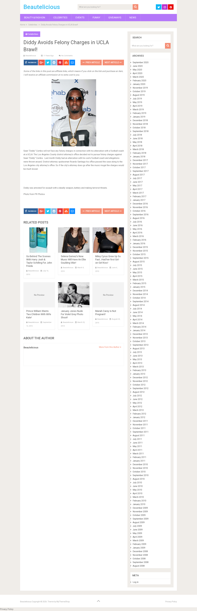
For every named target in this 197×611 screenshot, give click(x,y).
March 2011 (138, 453)
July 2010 (137, 482)
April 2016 (137, 232)
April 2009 (137, 537)
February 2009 (139, 544)
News (132, 17)
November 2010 (140, 468)
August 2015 (139, 261)
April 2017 (137, 189)
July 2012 (137, 395)
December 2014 (140, 290)
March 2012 (138, 410)
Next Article (112, 62)
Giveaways (114, 17)
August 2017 (139, 174)
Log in (135, 582)
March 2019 (138, 109)
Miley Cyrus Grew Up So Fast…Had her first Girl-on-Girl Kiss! (108, 259)
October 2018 (139, 127)
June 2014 (138, 312)
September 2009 (140, 519)
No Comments (67, 56)
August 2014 (139, 305)
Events (80, 17)
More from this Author (109, 347)
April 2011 (137, 450)
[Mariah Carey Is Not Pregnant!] (108, 295)
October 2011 (139, 428)
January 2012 (139, 417)
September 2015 (140, 258)
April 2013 (137, 363)
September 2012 (140, 388)
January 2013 (139, 374)
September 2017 (140, 171)
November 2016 (140, 207)
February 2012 (139, 413)
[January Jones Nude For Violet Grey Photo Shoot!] (74, 295)
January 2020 (139, 84)
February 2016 (139, 240)
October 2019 (139, 91)
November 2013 (140, 337)
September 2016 (140, 214)
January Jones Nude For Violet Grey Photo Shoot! (72, 314)
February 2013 (139, 370)
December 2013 (140, 334)
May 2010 (137, 490)
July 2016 (137, 222)
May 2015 (137, 272)
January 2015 (139, 287)
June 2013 (138, 356)
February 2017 (139, 196)
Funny (96, 17)
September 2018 (140, 131)
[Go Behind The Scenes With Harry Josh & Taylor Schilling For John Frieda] (39, 240)
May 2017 (137, 185)
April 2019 (137, 106)
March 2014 (138, 323)
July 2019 (137, 98)
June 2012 (138, 399)
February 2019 (139, 113)
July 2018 (137, 135)
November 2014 (140, 294)
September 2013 (140, 345)
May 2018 (137, 142)
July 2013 (137, 352)
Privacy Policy (171, 602)
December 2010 (140, 464)
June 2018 (138, 138)
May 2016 (137, 229)
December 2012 (140, 377)
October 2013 (139, 341)
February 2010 (139, 500)
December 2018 (140, 120)
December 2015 (140, 247)
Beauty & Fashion (34, 17)
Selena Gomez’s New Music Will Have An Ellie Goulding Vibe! (73, 259)
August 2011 (139, 435)
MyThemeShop (63, 602)
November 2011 (140, 424)
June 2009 (138, 529)
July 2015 (137, 265)
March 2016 (138, 236)
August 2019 (139, 95)
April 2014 (137, 319)
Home (22, 25)
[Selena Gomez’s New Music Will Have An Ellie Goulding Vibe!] (74, 240)
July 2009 (137, 526)
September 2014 (140, 301)
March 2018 (138, 149)
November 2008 (140, 555)
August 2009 (139, 522)
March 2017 (138, 193)
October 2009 (139, 515)
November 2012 (140, 381)
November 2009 (140, 511)
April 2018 (137, 145)
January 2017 (139, 200)
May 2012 (137, 403)
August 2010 (139, 479)
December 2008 (140, 551)
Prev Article (92, 62)
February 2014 (139, 327)
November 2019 (140, 88)
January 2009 (139, 547)
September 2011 (140, 432)
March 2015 (138, 279)
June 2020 (138, 66)
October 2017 (139, 167)
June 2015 (138, 269)
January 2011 (139, 461)
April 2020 (137, 73)
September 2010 (140, 475)
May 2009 (137, 533)
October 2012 (139, 385)
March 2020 (138, 77)
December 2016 (140, 203)
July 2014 (137, 308)
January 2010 (139, 504)
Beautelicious (41, 7)
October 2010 (139, 471)
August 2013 (139, 348)
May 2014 (137, 316)
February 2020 (139, 80)
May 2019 (137, 102)
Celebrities (60, 17)
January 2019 (139, 116)
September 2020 (140, 62)
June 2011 (138, 442)
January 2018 (139, 156)
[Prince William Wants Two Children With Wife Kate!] (39, 295)
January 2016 (139, 243)
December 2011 (140, 421)
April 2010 (137, 493)
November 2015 (140, 250)
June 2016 (138, 225)
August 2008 (139, 566)
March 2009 (138, 540)
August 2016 (139, 218)
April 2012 (137, 406)
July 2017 (137, 178)
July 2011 (137, 439)
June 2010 (138, 486)
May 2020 (137, 69)
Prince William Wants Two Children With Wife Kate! (38, 314)
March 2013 (138, 366)
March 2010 (138, 497)
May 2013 (137, 359)
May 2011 (137, 446)
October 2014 (139, 298)
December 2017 (140, 160)
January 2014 (139, 330)
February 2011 (139, 457)
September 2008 (140, 562)
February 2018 (139, 153)
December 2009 (140, 508)
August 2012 (139, 392)
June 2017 (138, 182)
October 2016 (139, 211)
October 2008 (139, 558)
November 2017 (140, 164)
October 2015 (139, 254)
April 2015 (137, 276)
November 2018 (140, 124)
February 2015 (139, 283)
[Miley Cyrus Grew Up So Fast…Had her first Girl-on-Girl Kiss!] (108, 240)
